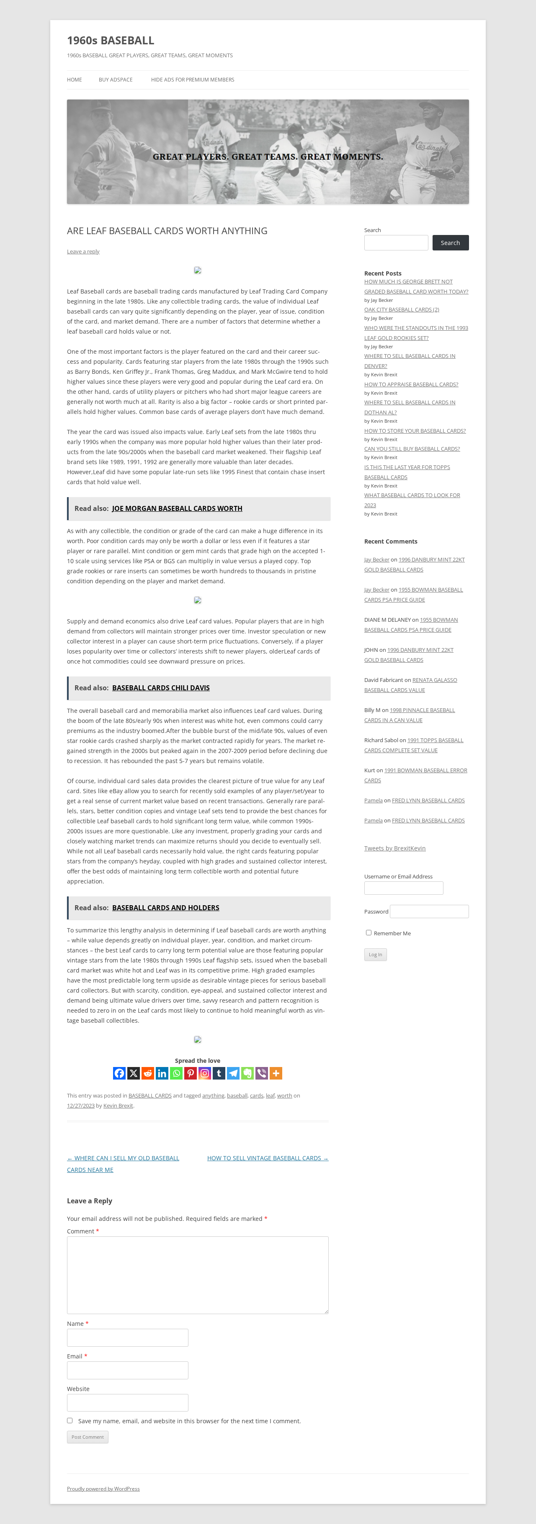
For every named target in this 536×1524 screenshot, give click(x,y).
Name (78, 1323)
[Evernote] (247, 1073)
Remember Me (392, 933)
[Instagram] (204, 1073)
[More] (276, 1073)
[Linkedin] (162, 1073)
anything (213, 1095)
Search (372, 230)
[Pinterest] (190, 1073)
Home (74, 79)
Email (77, 1356)
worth (284, 1095)
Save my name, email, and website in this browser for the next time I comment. (189, 1421)
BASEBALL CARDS (150, 1095)
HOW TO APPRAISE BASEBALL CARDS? (411, 384)
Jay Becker (376, 559)
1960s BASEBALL (111, 40)
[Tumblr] (219, 1073)
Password (376, 911)
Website (78, 1389)
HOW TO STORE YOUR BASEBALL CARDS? (415, 430)
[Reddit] (148, 1073)
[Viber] (261, 1073)
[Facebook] (119, 1073)
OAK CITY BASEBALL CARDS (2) (401, 309)
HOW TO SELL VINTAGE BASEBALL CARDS (268, 1158)
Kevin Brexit (118, 1105)
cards (256, 1095)
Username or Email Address (398, 876)
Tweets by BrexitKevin (395, 848)
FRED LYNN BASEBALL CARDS (428, 800)
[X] (133, 1073)
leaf (270, 1095)
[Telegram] (233, 1073)
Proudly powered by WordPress (103, 1488)
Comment (83, 1231)
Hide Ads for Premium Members (192, 79)
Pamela (373, 800)
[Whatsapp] (176, 1073)
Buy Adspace (116, 79)
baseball (237, 1095)
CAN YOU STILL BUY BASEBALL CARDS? (412, 448)
